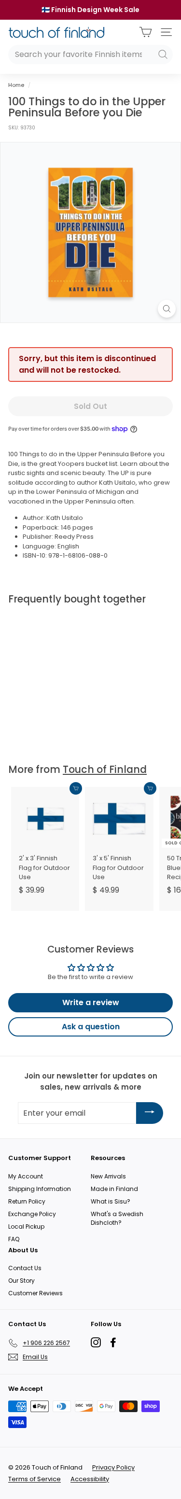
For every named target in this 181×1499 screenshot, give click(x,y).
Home (16, 85)
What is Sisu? (110, 1201)
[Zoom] (167, 309)
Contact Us (25, 1268)
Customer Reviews (35, 1293)
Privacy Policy (113, 1467)
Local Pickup (26, 1226)
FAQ (13, 1239)
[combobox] (90, 54)
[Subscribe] (149, 1113)
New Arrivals (108, 1176)
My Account (25, 1176)
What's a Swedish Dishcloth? (117, 1218)
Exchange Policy (32, 1214)
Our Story (21, 1280)
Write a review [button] (90, 1002)
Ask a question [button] (91, 1026)
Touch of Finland (105, 769)
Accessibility (89, 1479)
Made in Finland (114, 1189)
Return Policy (26, 1201)
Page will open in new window (96, 1342)
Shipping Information (39, 1189)
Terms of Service (34, 1479)
